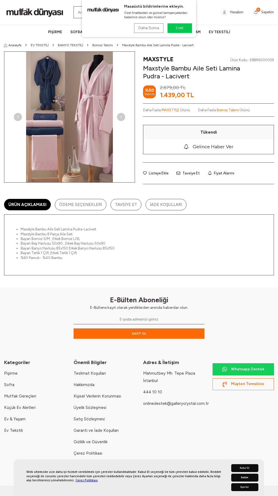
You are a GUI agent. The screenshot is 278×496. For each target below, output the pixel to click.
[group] (69, 117)
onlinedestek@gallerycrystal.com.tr (176, 403)
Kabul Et (244, 468)
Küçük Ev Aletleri (20, 407)
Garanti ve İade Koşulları (96, 430)
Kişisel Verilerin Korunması (97, 396)
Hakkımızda (84, 384)
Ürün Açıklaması (27, 204)
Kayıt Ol (139, 333)
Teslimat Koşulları (90, 373)
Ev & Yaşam (15, 419)
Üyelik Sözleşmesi (90, 407)
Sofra (9, 384)
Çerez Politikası (86, 480)
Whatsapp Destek (247, 369)
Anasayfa (14, 45)
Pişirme (11, 373)
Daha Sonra (148, 28)
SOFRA (76, 32)
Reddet (244, 478)
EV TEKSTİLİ (219, 32)
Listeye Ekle (158, 173)
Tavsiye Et (191, 173)
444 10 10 (152, 392)
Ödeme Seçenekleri (80, 204)
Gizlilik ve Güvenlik (91, 441)
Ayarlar (244, 487)
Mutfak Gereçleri (20, 396)
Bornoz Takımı (102, 45)
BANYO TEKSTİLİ (70, 45)
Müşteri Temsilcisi (247, 383)
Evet (180, 28)
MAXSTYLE (158, 59)
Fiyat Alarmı (223, 173)
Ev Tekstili (13, 430)
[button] (18, 117)
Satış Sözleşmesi (89, 419)
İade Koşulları (166, 204)
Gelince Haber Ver (213, 147)
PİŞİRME (55, 32)
